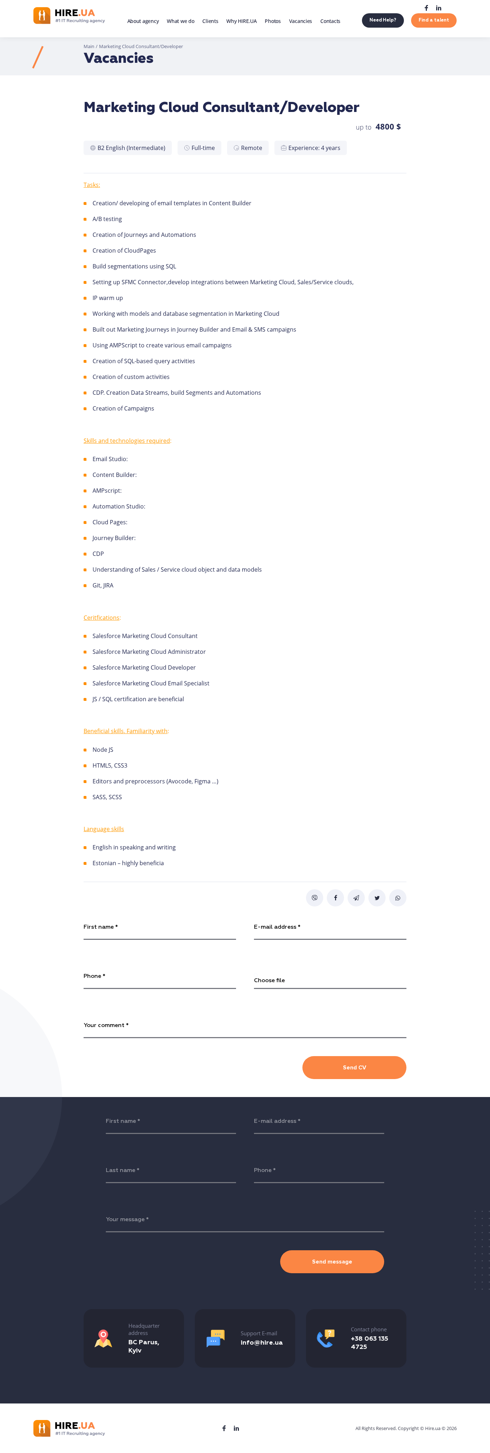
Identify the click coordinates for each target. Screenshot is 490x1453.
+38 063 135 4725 (369, 1343)
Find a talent (434, 20)
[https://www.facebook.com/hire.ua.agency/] (426, 8)
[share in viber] (314, 897)
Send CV (354, 1067)
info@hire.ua (262, 1343)
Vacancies (300, 21)
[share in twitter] (377, 897)
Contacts (330, 21)
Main (89, 46)
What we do (180, 21)
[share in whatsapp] (397, 897)
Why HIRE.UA (241, 21)
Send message (332, 1261)
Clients (210, 21)
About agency (143, 21)
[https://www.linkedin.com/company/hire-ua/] (438, 8)
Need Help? (382, 20)
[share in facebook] (335, 897)
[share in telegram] (356, 897)
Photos (273, 21)
